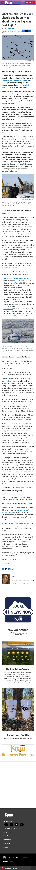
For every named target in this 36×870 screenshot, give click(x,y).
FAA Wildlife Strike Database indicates (16, 278)
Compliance (6, 843)
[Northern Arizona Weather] (18, 653)
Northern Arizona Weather (18, 669)
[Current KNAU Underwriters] (18, 750)
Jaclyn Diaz (10, 29)
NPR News (6, 563)
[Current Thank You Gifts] (18, 709)
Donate (30, 2)
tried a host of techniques (20, 523)
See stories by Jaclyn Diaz (19, 583)
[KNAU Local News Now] (18, 610)
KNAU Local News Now (18, 630)
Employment (7, 839)
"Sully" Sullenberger (8, 381)
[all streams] (33, 868)
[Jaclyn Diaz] (6, 579)
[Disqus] (18, 785)
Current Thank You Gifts (18, 735)
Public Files (6, 836)
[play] (3, 868)
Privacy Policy (7, 832)
